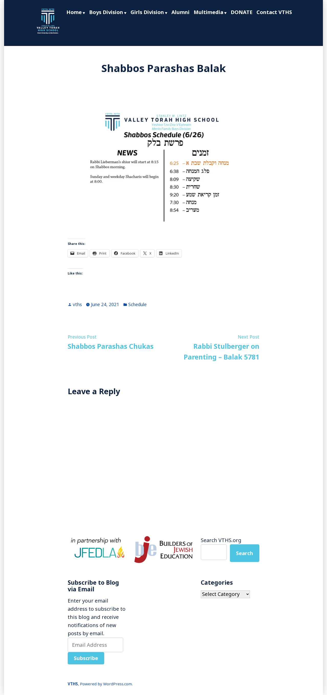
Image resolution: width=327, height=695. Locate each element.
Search (244, 553)
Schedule (137, 304)
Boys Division (106, 12)
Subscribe (86, 658)
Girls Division (147, 12)
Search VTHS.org (221, 540)
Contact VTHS (274, 12)
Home (74, 12)
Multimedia (208, 12)
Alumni (180, 12)
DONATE (241, 12)
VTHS (73, 683)
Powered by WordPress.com (106, 683)
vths (77, 304)
